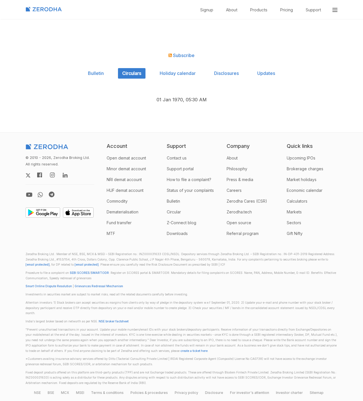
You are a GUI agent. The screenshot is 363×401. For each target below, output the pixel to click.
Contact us (177, 158)
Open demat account (126, 158)
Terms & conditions (107, 392)
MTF (111, 233)
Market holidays (301, 179)
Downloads (177, 233)
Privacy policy (186, 392)
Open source (239, 222)
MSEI (80, 392)
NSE (37, 392)
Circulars (131, 73)
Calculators (297, 201)
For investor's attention (249, 392)
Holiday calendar (178, 73)
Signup (206, 9)
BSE (51, 392)
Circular (174, 211)
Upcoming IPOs (301, 158)
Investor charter (289, 392)
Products (258, 9)
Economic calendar (304, 190)
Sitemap (317, 392)
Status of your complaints (190, 190)
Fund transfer (119, 222)
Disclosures (226, 73)
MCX (65, 392)
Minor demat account (126, 168)
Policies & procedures (149, 392)
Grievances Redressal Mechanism (99, 286)
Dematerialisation (122, 211)
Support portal (180, 168)
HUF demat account (125, 190)
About (231, 9)
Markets (294, 211)
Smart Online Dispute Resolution (49, 286)
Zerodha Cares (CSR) (247, 201)
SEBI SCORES (80, 273)
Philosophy (237, 168)
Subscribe (183, 55)
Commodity (117, 201)
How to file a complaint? (189, 179)
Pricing (286, 9)
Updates (266, 73)
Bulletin (96, 73)
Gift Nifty (295, 233)
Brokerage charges (305, 168)
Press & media (240, 179)
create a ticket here (194, 351)
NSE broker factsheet (113, 321)
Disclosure (214, 392)
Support (313, 9)
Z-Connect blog (181, 222)
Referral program (243, 233)
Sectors (294, 222)
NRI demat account (124, 179)
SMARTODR (100, 273)
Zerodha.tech (239, 211)
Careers (234, 190)
